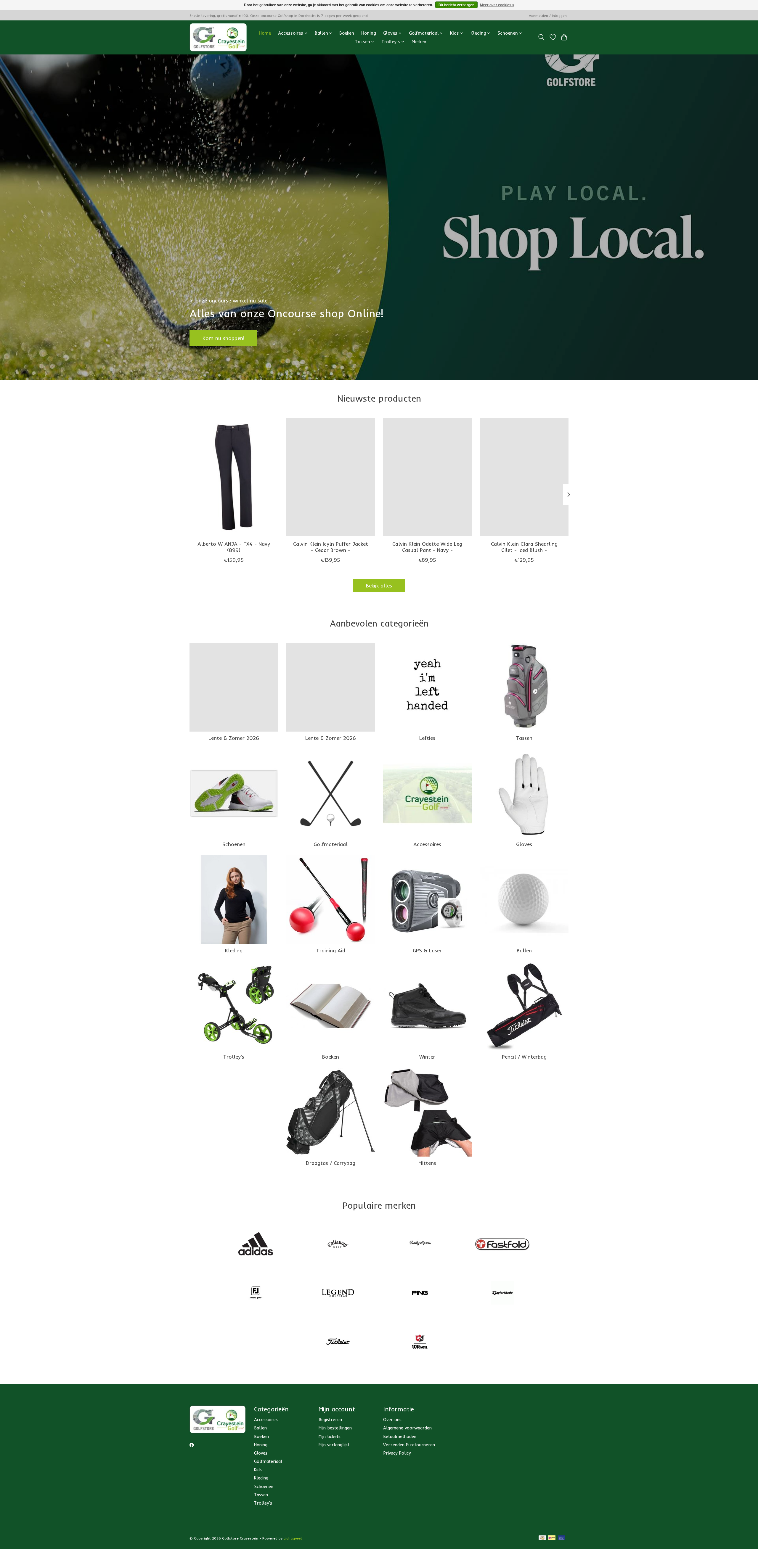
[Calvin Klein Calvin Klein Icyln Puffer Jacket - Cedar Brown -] (330, 477)
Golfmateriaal (331, 844)
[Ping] (420, 1293)
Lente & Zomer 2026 (233, 738)
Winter (427, 1056)
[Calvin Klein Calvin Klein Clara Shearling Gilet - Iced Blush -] (524, 477)
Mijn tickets (330, 1436)
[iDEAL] (551, 1538)
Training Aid (330, 950)
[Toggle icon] (541, 37)
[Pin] (561, 1538)
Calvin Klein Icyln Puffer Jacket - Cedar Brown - (330, 546)
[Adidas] (256, 1244)
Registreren (330, 1419)
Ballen (524, 950)
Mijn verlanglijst (334, 1444)
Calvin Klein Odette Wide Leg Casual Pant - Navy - (427, 546)
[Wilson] (420, 1342)
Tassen (524, 738)
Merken (419, 41)
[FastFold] (502, 1244)
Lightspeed (293, 1538)
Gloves (524, 844)
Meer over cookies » (497, 5)
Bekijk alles (379, 585)
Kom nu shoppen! (223, 337)
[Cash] (542, 1538)
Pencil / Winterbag (524, 1056)
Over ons (392, 1419)
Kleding (234, 950)
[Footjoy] (256, 1293)
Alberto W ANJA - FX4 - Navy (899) (233, 546)
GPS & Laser (427, 950)
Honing (368, 33)
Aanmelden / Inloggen (548, 15)
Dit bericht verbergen (456, 5)
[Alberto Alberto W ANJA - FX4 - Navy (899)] (234, 477)
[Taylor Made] (502, 1293)
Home (265, 33)
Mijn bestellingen (335, 1428)
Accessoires (427, 844)
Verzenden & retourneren (409, 1444)
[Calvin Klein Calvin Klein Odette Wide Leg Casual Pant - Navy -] (427, 477)
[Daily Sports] (420, 1244)
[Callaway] (338, 1244)
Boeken (346, 33)
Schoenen (233, 844)
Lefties (427, 738)
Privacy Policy (397, 1453)
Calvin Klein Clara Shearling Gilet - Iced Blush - (524, 546)
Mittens (427, 1163)
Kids (258, 1469)
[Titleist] (338, 1342)
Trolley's (233, 1056)
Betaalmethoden (399, 1436)
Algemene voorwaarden (407, 1428)
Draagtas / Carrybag (330, 1163)
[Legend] (338, 1293)
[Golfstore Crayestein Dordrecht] (218, 37)
